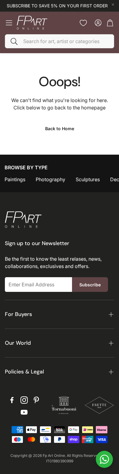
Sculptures (88, 179)
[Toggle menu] (9, 23)
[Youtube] (24, 412)
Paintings (15, 179)
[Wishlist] (83, 23)
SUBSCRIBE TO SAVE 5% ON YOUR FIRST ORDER (57, 6)
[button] (59, 41)
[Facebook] (12, 400)
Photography (50, 179)
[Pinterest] (36, 400)
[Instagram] (24, 400)
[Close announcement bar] (112, 4)
